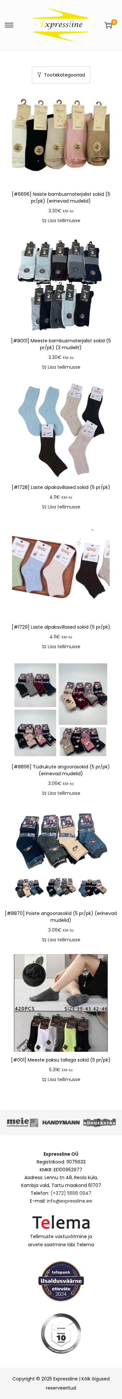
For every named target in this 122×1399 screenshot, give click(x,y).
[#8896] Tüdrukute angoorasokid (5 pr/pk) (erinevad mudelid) (61, 770)
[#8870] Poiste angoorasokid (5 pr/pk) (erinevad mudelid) (61, 916)
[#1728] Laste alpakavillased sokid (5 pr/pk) (61, 487)
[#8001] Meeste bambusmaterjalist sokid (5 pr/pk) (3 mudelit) (61, 344)
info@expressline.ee (69, 1201)
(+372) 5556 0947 (70, 1193)
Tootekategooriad (64, 75)
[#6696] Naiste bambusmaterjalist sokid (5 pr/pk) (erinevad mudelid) (61, 197)
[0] (108, 25)
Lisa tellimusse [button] (64, 220)
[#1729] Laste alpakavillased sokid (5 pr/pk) (61, 627)
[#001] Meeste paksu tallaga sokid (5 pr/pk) (61, 1060)
